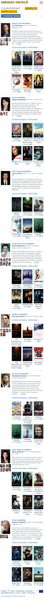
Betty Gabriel (17, 451)
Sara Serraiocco (18, 316)
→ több (18, 44)
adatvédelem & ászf (7, 593)
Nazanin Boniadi (19, 99)
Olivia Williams (18, 245)
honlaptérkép (20, 591)
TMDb (16, 72)
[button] (41, 2)
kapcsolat (29, 591)
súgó (12, 591)
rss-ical (18, 593)
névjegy (3, 591)
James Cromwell (19, 522)
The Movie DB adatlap (19, 47)
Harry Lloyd (17, 173)
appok (24, 593)
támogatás (31, 593)
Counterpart (11, 8)
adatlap (12, 16)
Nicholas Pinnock (19, 375)
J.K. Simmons (17, 25)
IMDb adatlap (33, 47)
